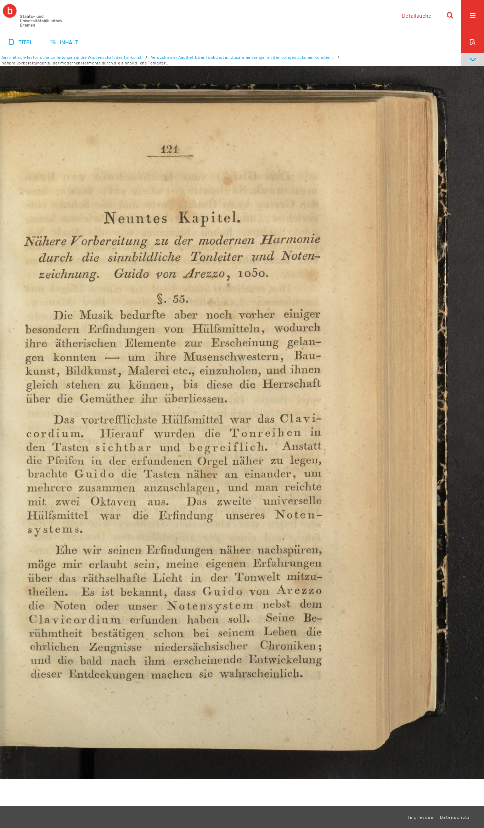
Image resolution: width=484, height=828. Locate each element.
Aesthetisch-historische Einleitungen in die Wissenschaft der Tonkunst (71, 57)
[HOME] (32, 15)
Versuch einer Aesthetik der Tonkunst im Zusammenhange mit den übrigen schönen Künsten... (242, 57)
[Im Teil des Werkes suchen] (472, 41)
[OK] (450, 15)
